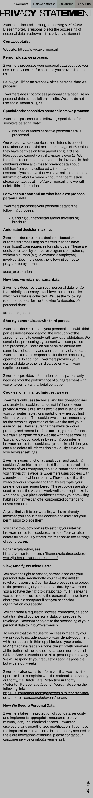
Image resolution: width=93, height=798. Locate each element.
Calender (66, 4)
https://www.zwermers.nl (38, 49)
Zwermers (21, 4)
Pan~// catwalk (44, 4)
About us (84, 4)
